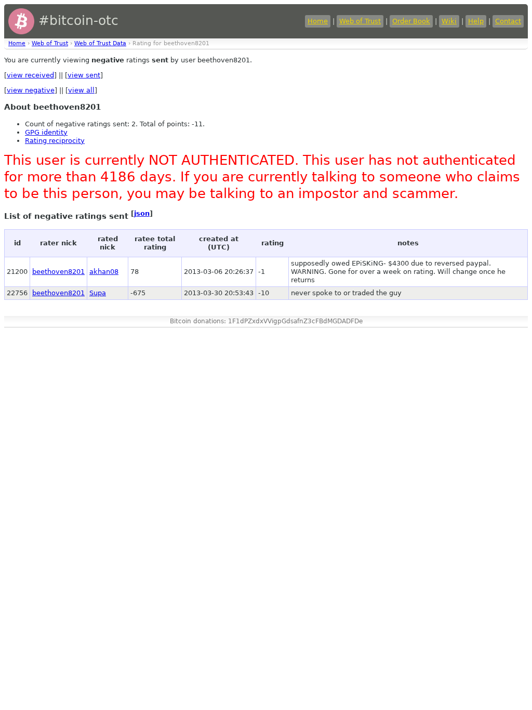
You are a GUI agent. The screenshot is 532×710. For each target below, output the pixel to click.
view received (30, 75)
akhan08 (103, 271)
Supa (97, 293)
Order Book (411, 21)
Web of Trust (360, 21)
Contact (508, 21)
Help (476, 21)
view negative (31, 90)
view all (81, 90)
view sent (84, 75)
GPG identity (46, 132)
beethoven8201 (58, 271)
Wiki (449, 21)
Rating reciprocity (55, 140)
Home (318, 21)
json (142, 213)
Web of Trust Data (100, 43)
